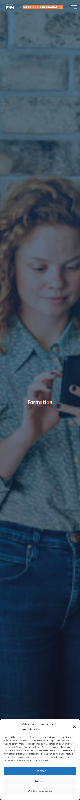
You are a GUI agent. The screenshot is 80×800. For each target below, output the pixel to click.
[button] (74, 727)
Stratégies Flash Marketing (41, 7)
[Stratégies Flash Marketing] (10, 7)
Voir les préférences (40, 791)
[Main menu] (74, 7)
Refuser (40, 781)
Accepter (40, 770)
